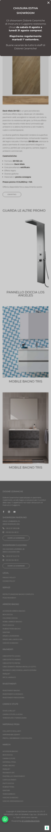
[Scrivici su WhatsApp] (5, 819)
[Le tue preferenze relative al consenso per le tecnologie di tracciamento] (47, 828)
